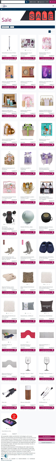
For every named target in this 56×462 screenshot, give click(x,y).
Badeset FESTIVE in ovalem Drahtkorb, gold (27, 197)
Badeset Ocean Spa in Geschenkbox (44, 140)
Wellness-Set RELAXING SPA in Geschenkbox (9, 82)
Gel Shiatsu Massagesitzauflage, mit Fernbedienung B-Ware (8, 228)
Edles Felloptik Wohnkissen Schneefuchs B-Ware (46, 287)
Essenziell (5, 458)
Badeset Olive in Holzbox (27, 139)
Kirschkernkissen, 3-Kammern (7, 345)
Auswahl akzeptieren (47, 442)
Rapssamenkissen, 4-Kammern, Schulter (7, 374)
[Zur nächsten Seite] (54, 31)
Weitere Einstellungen (6, 460)
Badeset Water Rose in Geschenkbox (44, 53)
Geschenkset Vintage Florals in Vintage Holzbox (9, 197)
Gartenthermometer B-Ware (9, 53)
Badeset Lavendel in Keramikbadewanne (44, 168)
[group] (9, 43)
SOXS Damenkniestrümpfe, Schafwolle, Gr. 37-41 (27, 257)
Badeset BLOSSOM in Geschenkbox (26, 111)
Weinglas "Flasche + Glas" (27, 373)
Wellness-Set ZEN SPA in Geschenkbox (27, 82)
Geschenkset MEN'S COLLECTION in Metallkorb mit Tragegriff (46, 198)
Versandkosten (13, 59)
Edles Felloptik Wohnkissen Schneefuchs (9, 316)
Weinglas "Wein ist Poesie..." (46, 373)
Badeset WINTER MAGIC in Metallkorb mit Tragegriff (45, 111)
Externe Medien (22, 458)
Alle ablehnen (46, 439)
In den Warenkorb (8, 58)
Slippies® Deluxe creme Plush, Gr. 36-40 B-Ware (8, 287)
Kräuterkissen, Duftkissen (27, 316)
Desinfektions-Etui (6, 431)
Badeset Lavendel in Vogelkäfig (26, 168)
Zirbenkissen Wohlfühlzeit (45, 316)
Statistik (13, 458)
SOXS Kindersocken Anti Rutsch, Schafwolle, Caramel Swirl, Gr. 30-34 (9, 258)
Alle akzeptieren (47, 436)
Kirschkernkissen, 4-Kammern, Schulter (26, 345)
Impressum (19, 453)
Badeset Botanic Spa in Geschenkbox (26, 53)
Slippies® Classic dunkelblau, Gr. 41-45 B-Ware (46, 257)
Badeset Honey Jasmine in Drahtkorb (8, 168)
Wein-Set (4, 402)
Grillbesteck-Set (43, 402)
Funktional (32, 458)
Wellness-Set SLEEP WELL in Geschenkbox (46, 82)
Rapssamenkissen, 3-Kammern (44, 345)
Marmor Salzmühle (25, 402)
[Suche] (27, 2)
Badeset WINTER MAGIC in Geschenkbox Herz (8, 140)
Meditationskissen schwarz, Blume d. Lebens (46, 227)
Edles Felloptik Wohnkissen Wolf (27, 287)
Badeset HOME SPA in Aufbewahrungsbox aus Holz (9, 111)
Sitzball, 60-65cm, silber (27, 227)
